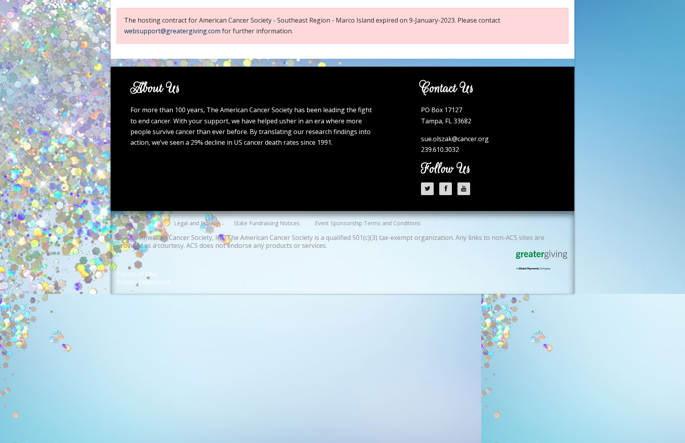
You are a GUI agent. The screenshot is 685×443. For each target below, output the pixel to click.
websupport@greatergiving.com (172, 31)
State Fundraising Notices (267, 223)
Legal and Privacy (196, 223)
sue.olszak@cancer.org (455, 138)
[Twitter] (429, 188)
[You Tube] (465, 188)
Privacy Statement (143, 282)
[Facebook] (447, 188)
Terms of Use (137, 274)
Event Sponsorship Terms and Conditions (368, 223)
